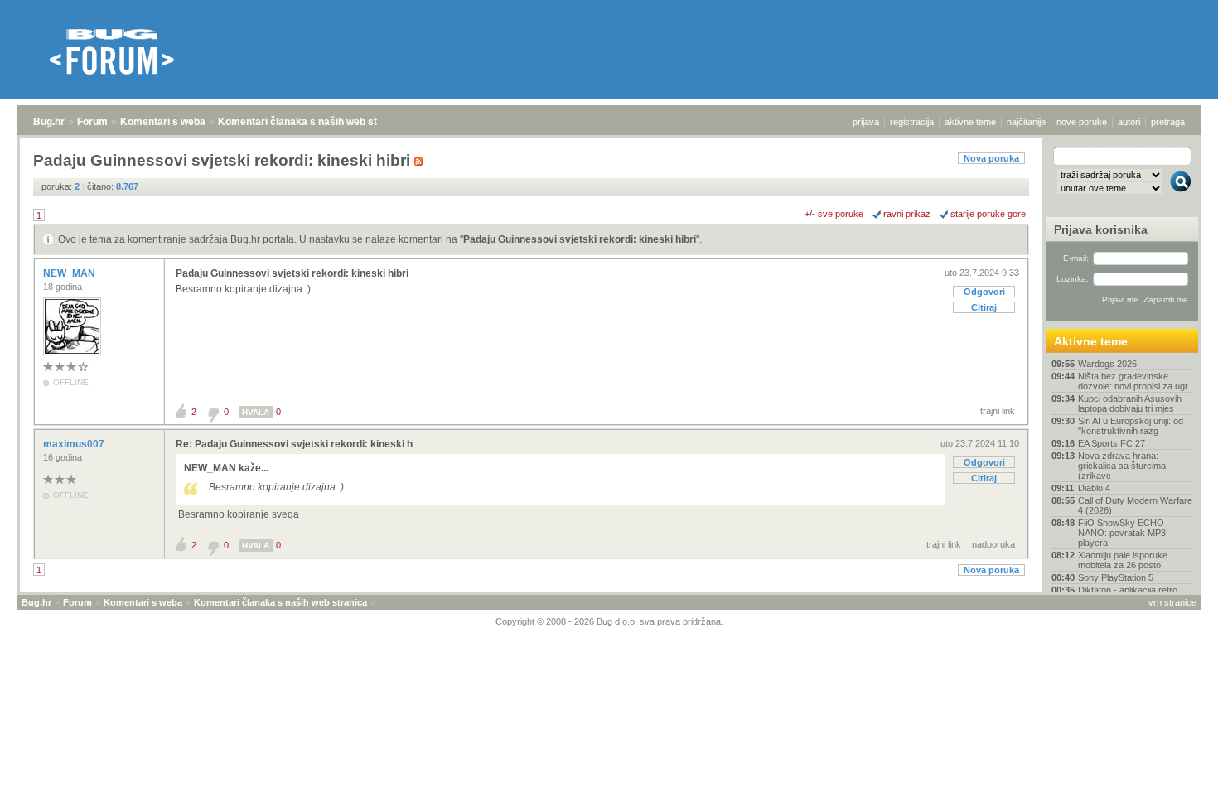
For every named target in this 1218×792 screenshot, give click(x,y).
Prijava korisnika (1101, 229)
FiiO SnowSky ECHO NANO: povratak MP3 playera (1122, 533)
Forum (92, 122)
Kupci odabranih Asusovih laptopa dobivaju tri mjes (1130, 403)
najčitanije (1026, 122)
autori (1129, 122)
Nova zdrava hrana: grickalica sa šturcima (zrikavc (1122, 466)
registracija (912, 122)
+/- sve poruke (834, 214)
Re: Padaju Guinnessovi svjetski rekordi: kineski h (294, 444)
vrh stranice (1172, 602)
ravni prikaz (906, 214)
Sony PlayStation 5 (1115, 577)
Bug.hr (49, 122)
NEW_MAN (70, 273)
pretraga (1168, 122)
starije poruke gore (988, 214)
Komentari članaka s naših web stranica (312, 122)
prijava (866, 122)
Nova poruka (991, 158)
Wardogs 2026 (1107, 364)
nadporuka (993, 544)
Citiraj (984, 307)
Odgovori (984, 292)
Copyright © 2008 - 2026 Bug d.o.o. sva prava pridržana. (609, 621)
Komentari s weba (162, 122)
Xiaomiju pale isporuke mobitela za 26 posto (1122, 560)
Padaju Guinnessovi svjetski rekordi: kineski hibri (579, 239)
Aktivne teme (1091, 341)
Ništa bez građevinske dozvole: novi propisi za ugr (1133, 381)
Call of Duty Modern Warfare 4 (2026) (1135, 505)
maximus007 (75, 444)
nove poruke (1081, 122)
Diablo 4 (1094, 488)
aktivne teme (970, 122)
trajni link (997, 411)
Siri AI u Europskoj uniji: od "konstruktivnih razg (1130, 426)
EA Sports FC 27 (1111, 443)
